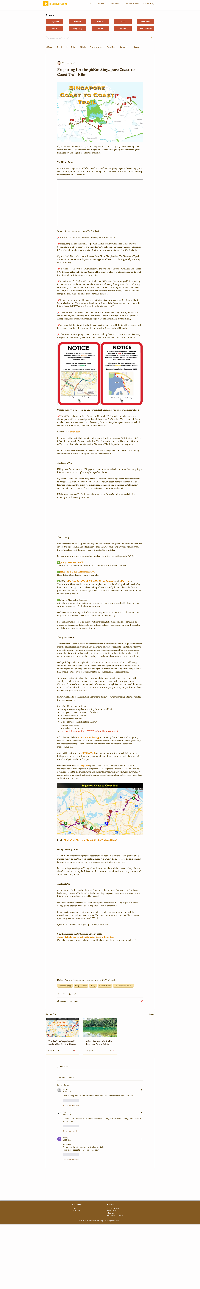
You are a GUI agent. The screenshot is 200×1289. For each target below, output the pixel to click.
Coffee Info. (124, 47)
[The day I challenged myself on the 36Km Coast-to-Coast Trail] (62, 1031)
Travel (59, 47)
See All (151, 1017)
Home (74, 1212)
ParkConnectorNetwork (123, 989)
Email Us (120, 1219)
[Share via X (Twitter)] (64, 997)
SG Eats (83, 47)
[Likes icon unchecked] (64, 1103)
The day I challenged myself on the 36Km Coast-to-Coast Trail (61, 1046)
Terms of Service (113, 1212)
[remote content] (100, 203)
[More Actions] (141, 1093)
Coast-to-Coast (105, 989)
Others (136, 47)
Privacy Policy (112, 1214)
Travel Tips (111, 47)
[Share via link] (75, 997)
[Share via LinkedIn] (70, 997)
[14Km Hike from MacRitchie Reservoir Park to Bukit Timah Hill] (100, 1031)
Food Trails (70, 47)
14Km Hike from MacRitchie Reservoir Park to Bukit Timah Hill (99, 1046)
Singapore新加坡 (65, 989)
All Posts (49, 47)
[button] (115, 4)
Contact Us (111, 1219)
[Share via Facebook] (58, 997)
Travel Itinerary (96, 47)
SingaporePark (81, 989)
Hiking (93, 989)
